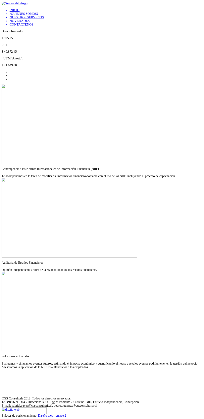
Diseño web (45, 415)
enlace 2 (61, 415)
